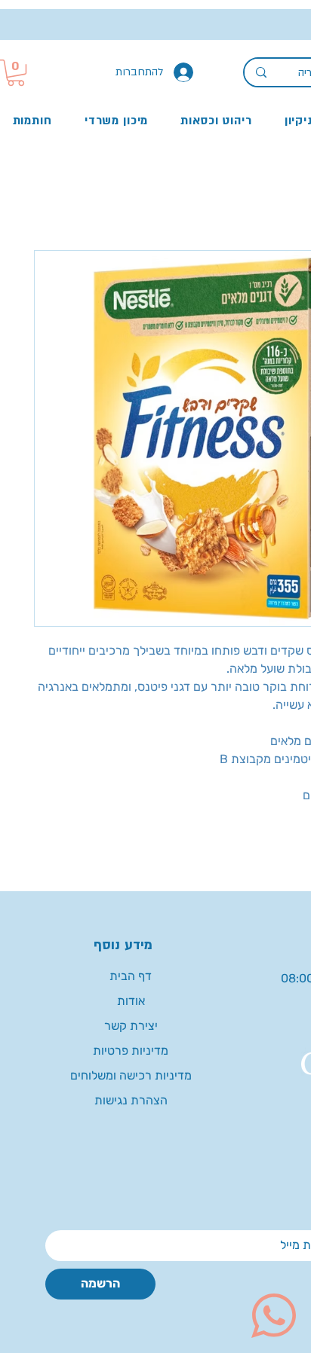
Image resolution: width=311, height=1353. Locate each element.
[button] (16, 73)
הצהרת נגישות (131, 1100)
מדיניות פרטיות (130, 1050)
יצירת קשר (131, 1026)
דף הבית (130, 976)
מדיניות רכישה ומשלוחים (131, 1075)
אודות (131, 1001)
